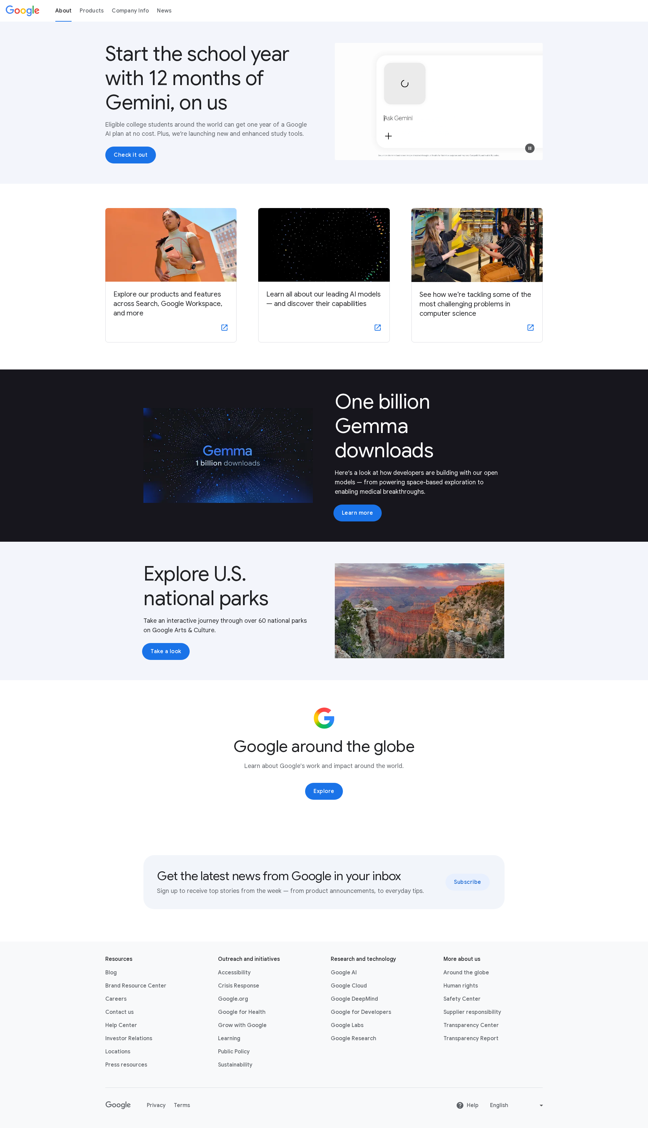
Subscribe (467, 882)
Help (473, 1105)
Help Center (121, 1025)
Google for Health (242, 1012)
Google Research (353, 1038)
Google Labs (347, 1025)
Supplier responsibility (472, 1012)
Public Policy (234, 1051)
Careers (116, 999)
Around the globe (466, 972)
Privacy (156, 1105)
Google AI (344, 972)
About (63, 10)
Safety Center (462, 999)
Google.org (233, 999)
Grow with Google (242, 1025)
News (164, 10)
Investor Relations (128, 1038)
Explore (324, 791)
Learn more (357, 513)
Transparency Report (470, 1038)
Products (92, 10)
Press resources (126, 1064)
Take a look (166, 651)
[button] (530, 148)
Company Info (130, 10)
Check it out (130, 155)
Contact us (119, 1012)
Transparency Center (471, 1025)
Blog (111, 972)
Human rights (460, 985)
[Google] (23, 11)
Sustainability (235, 1064)
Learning (229, 1038)
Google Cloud (349, 985)
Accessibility (234, 972)
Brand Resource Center (135, 985)
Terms (182, 1105)
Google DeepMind (354, 999)
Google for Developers (361, 1012)
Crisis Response (238, 985)
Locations (117, 1051)
